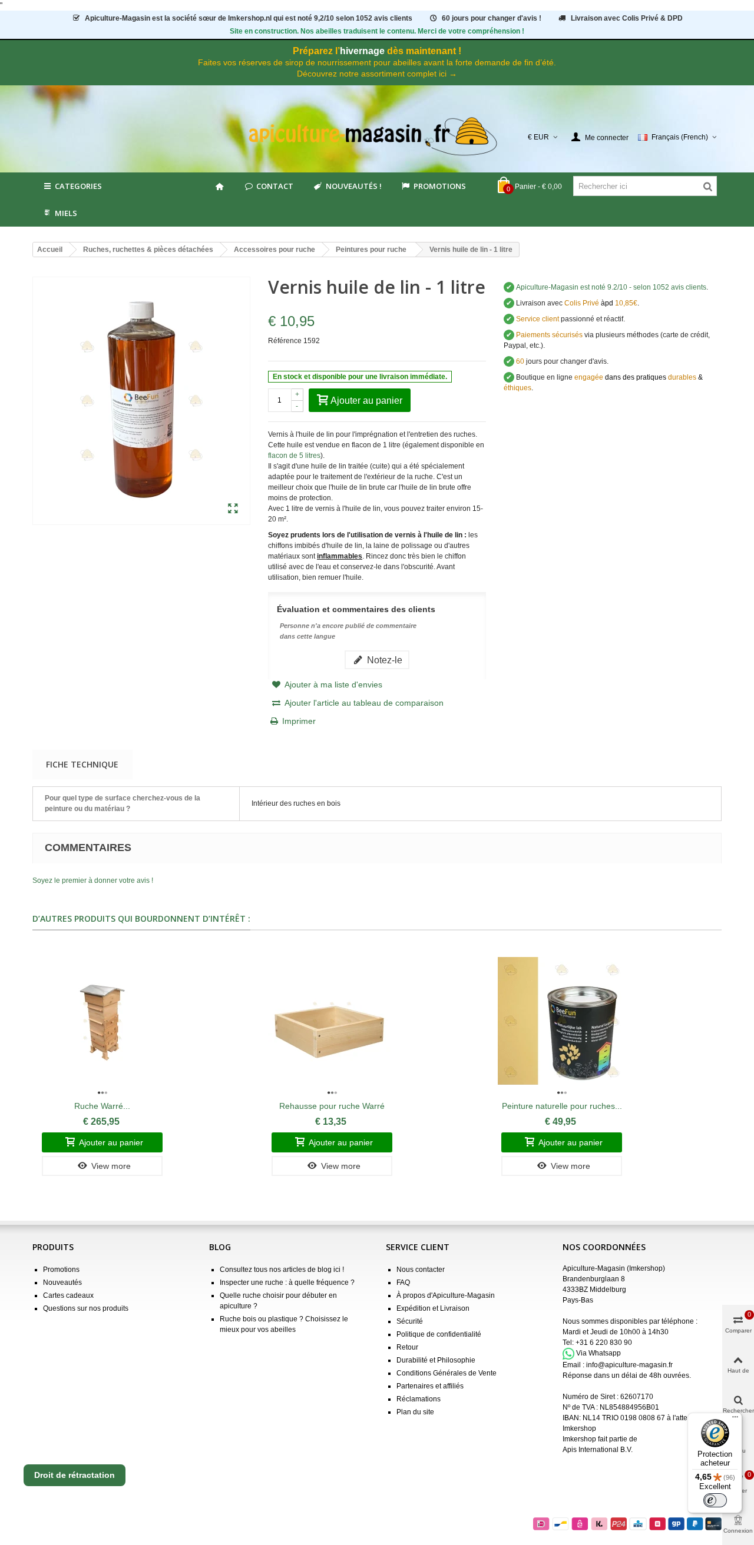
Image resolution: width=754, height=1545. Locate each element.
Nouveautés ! (354, 186)
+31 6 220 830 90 (604, 1342)
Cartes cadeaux (68, 1295)
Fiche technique (82, 764)
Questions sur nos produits (85, 1308)
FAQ (403, 1282)
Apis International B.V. (598, 1450)
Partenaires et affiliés (430, 1386)
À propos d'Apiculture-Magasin (445, 1295)
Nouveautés (62, 1282)
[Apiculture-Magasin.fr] (377, 137)
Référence (285, 341)
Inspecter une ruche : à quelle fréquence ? (287, 1282)
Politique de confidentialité (438, 1334)
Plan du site (415, 1412)
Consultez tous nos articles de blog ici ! (282, 1269)
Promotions (440, 186)
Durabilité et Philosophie (435, 1360)
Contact (274, 186)
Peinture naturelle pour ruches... (562, 1106)
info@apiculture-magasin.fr (629, 1365)
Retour (407, 1347)
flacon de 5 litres (294, 455)
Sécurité (409, 1321)
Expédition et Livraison (432, 1308)
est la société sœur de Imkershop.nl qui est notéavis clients (248, 18)
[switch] (715, 1500)
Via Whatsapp (598, 1353)
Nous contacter (420, 1269)
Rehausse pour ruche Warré (332, 1106)
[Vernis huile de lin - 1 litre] (233, 509)
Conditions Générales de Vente (446, 1373)
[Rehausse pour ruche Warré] (332, 1021)
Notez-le (383, 659)
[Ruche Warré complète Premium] (102, 1021)
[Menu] (735, 1420)
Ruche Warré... (102, 1106)
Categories (78, 186)
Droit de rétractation (74, 1475)
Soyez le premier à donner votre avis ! (92, 880)
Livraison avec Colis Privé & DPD (627, 18)
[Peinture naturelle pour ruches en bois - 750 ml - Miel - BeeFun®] (562, 1021)
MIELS (66, 213)
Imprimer (299, 721)
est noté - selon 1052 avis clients (611, 287)
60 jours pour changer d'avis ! (491, 18)
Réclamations (418, 1399)
